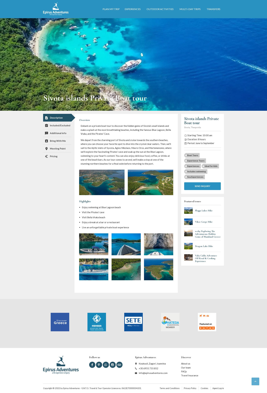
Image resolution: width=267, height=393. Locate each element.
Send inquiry (202, 186)
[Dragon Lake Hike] (188, 246)
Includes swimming (196, 171)
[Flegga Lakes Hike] (188, 210)
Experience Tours (195, 160)
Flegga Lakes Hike (203, 210)
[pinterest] (99, 365)
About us (185, 363)
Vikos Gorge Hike (203, 221)
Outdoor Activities (160, 9)
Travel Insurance (189, 375)
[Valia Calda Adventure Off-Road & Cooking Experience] (188, 258)
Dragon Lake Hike (204, 246)
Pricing (51, 156)
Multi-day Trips (190, 9)
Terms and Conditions (170, 388)
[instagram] (113, 365)
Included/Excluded (57, 125)
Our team (186, 367)
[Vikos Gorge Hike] (188, 222)
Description (54, 118)
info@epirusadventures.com (153, 373)
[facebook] (92, 365)
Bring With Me (55, 141)
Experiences (133, 9)
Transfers (213, 9)
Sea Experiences (195, 177)
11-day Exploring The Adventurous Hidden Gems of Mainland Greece (207, 234)
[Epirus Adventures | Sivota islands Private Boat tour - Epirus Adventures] (55, 8)
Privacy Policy (190, 388)
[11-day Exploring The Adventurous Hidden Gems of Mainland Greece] (188, 234)
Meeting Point (55, 149)
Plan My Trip (111, 9)
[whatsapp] (106, 365)
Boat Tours (192, 155)
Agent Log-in (218, 388)
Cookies (204, 388)
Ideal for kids (211, 166)
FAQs (184, 371)
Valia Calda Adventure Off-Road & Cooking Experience (206, 258)
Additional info (55, 133)
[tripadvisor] (119, 365)
